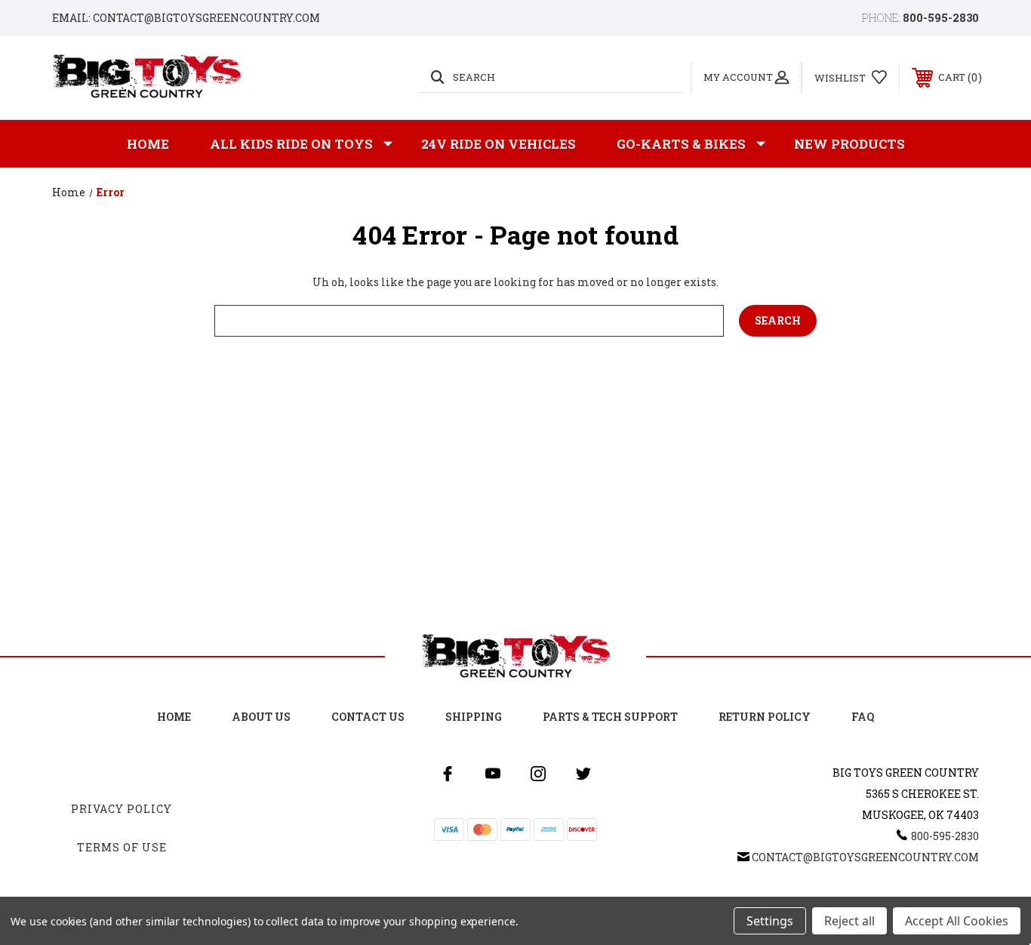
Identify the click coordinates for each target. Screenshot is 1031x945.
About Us (261, 717)
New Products (849, 143)
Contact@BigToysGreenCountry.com (865, 857)
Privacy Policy (121, 809)
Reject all (849, 921)
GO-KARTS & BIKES (681, 143)
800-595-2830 (941, 18)
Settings (769, 921)
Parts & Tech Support (610, 717)
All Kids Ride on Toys (291, 143)
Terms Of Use (122, 847)
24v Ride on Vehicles (498, 143)
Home (148, 143)
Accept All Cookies (956, 921)
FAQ (862, 717)
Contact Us (368, 717)
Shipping (473, 717)
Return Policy (765, 717)
